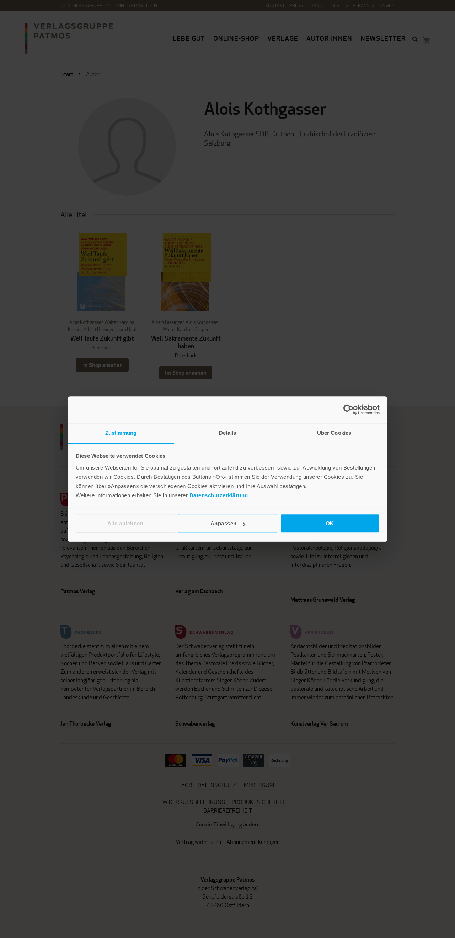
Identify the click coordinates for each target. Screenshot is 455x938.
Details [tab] (227, 433)
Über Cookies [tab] (334, 433)
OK (330, 523)
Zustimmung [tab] (121, 433)
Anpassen (223, 523)
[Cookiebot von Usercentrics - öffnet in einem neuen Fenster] (348, 409)
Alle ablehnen (125, 523)
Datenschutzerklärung (218, 495)
